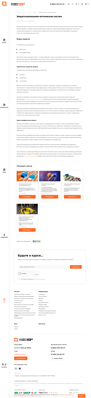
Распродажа (42, 308)
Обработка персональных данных (47, 310)
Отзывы (41, 300)
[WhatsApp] (39, 241)
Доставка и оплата (43, 302)
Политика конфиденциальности (47, 313)
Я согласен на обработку (33, 279)
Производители (18, 318)
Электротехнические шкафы (21, 310)
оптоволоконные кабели (30, 156)
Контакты (4, 365)
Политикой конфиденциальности (32, 396)
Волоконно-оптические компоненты (23, 298)
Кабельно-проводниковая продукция (24, 296)
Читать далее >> (27, 196)
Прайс (4, 172)
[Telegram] (37, 241)
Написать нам (21, 358)
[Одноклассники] (35, 241)
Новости (16, 326)
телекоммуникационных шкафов (33, 99)
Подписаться (75, 267)
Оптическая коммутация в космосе (48, 184)
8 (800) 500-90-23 (57, 4)
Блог (4, 302)
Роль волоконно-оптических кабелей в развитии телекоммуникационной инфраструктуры (26, 218)
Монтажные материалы (20, 306)
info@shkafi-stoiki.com (20, 354)
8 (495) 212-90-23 (57, 354)
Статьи (16, 328)
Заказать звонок (58, 358)
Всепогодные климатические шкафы (24, 304)
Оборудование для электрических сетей (25, 313)
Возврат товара (43, 304)
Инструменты (17, 302)
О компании (42, 294)
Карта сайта (17, 373)
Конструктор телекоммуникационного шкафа (24, 315)
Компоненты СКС (18, 300)
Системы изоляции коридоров (22, 308)
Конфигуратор (4, 107)
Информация (43, 291)
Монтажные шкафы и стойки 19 (22, 294)
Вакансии (41, 298)
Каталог (4, 42)
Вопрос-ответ (42, 315)
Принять (81, 396)
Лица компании (43, 296)
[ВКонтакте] (33, 241)
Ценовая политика (43, 306)
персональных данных (40, 279)
